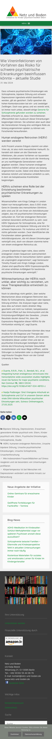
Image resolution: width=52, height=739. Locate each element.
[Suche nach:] (26, 723)
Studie (18, 440)
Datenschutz (11, 707)
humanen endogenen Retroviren (25, 443)
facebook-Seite (16, 683)
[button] (24, 23)
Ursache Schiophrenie (25, 451)
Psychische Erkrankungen (34, 436)
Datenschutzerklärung (33, 734)
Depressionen (27, 429)
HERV (5, 443)
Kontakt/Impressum (14, 703)
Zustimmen (15, 734)
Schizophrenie (7, 440)
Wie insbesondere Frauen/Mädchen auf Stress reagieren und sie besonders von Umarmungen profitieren (24, 462)
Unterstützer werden (15, 623)
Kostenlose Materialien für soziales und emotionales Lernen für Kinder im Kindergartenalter (25, 558)
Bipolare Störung (11, 429)
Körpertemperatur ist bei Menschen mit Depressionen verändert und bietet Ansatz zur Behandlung (22, 473)
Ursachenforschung (9, 455)
